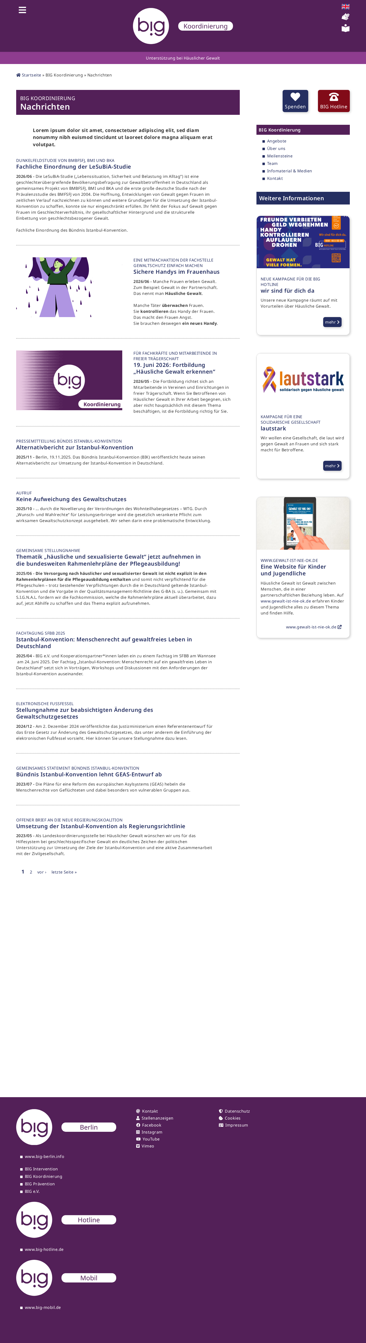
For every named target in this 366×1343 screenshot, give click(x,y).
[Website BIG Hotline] (66, 1236)
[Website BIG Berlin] (66, 1143)
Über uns (276, 148)
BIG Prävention (40, 1184)
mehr (331, 322)
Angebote (277, 141)
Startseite (31, 75)
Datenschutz (237, 1111)
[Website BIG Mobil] (66, 1294)
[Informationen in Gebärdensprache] (346, 19)
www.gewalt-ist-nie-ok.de (286, 601)
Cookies (233, 1118)
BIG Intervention (41, 1169)
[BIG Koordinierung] (183, 26)
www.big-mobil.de (43, 1307)
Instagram (152, 1132)
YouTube (151, 1139)
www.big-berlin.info (44, 1156)
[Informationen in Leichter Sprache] (346, 30)
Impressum (236, 1125)
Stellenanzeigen (157, 1118)
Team (272, 163)
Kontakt (275, 178)
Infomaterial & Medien (289, 171)
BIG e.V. (32, 1191)
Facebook (151, 1125)
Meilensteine (280, 156)
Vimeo (148, 1146)
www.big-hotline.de (44, 1249)
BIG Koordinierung (43, 1176)
